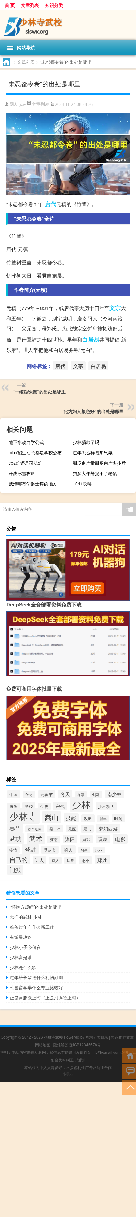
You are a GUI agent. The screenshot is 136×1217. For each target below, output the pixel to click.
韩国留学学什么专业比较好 (36, 987)
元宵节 (46, 794)
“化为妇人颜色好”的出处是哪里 (92, 411)
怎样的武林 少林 (26, 917)
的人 (68, 849)
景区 (72, 828)
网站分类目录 (96, 1037)
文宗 (115, 308)
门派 (15, 870)
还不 (85, 860)
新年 (103, 818)
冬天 (65, 794)
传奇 (29, 794)
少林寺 (23, 816)
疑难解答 (60, 1044)
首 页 (10, 5)
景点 (87, 829)
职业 (98, 849)
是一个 (55, 828)
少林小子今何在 (25, 947)
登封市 (50, 850)
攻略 (88, 818)
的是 (84, 849)
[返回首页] (129, 1055)
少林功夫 (106, 806)
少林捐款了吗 (86, 442)
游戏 (86, 839)
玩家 (103, 839)
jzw (23, 104)
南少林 (114, 794)
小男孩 (68, 1073)
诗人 (55, 860)
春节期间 (35, 828)
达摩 (70, 860)
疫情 (13, 850)
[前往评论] (129, 1071)
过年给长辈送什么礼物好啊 (36, 977)
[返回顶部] (129, 1087)
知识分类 (54, 5)
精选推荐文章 (122, 1037)
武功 (15, 838)
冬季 (80, 794)
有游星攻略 (21, 937)
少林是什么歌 (23, 967)
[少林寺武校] (68, 25)
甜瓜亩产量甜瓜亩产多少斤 (99, 463)
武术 (35, 838)
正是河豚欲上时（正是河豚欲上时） (45, 997)
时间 (118, 818)
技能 (71, 817)
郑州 (102, 860)
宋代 (60, 806)
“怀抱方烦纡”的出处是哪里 (36, 907)
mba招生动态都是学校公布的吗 (39, 452)
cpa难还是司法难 (25, 463)
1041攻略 (82, 483)
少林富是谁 (21, 957)
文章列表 (30, 5)
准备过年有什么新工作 (32, 927)
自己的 (18, 859)
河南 (54, 839)
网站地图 (42, 1044)
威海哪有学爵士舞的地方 (33, 483)
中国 (13, 794)
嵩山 (52, 817)
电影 (120, 839)
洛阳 (70, 839)
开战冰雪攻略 (22, 473)
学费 (44, 806)
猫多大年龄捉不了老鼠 (95, 473)
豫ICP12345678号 (85, 1044)
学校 (29, 806)
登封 (30, 849)
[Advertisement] (68, 1149)
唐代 (50, 204)
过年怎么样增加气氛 (93, 452)
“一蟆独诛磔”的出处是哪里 (39, 391)
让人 (39, 860)
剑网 (96, 794)
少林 (81, 804)
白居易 (90, 339)
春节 (14, 828)
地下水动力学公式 (26, 442)
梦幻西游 (108, 828)
